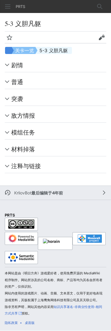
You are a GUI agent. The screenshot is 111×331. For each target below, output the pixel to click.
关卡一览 (24, 50)
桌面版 (30, 323)
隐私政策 (11, 323)
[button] (7, 6)
